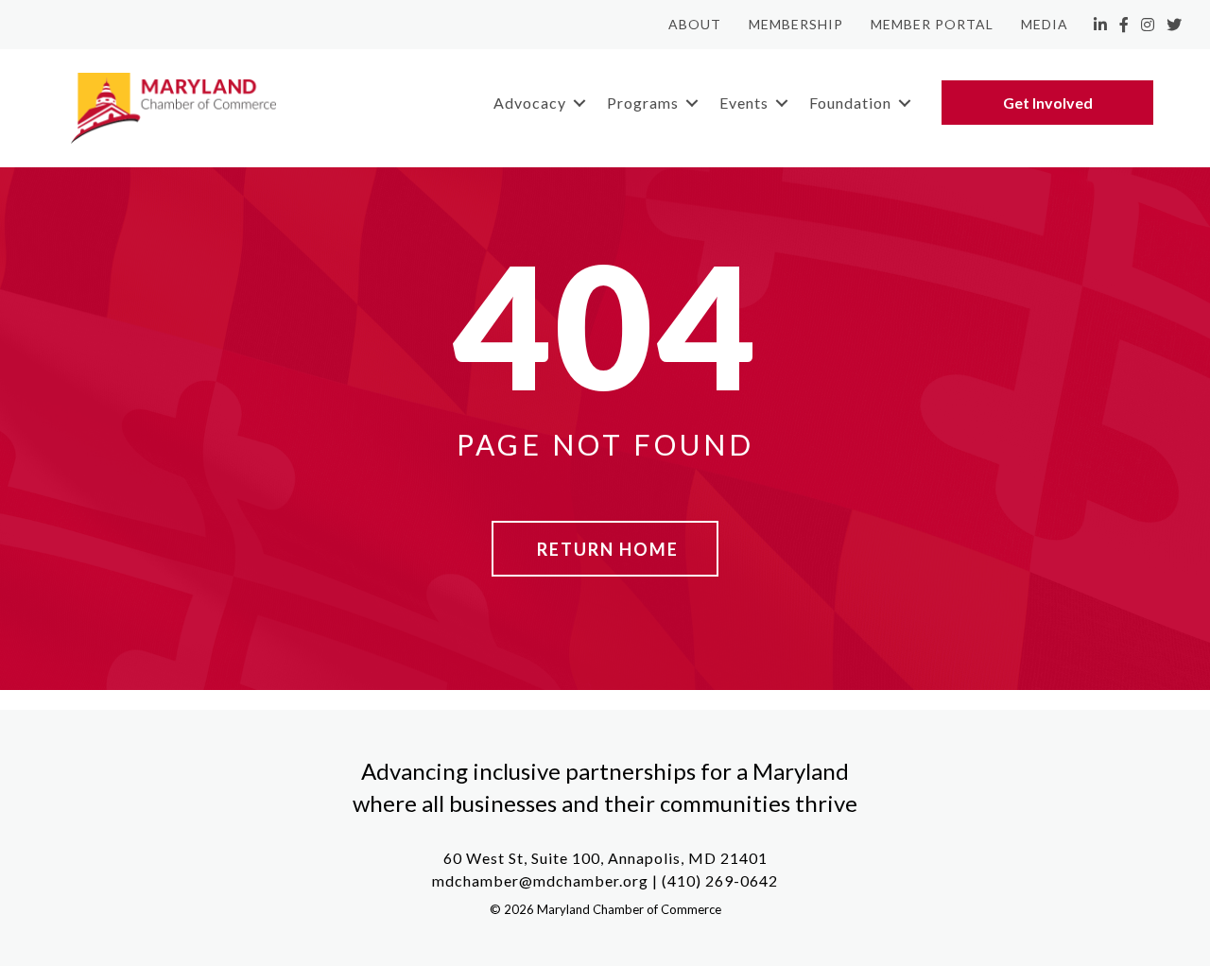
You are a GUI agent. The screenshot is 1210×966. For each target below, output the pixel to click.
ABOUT (694, 24)
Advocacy (529, 103)
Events (744, 103)
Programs (643, 103)
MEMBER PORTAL (932, 24)
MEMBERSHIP (796, 24)
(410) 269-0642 (720, 880)
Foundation (850, 103)
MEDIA (1044, 24)
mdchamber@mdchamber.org (540, 880)
